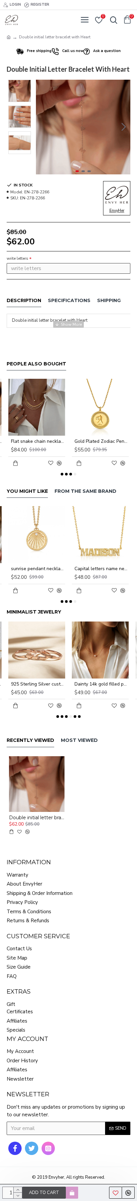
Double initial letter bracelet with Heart (37, 818)
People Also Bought (36, 364)
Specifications (69, 300)
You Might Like (27, 491)
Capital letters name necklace (101, 569)
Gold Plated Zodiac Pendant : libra (101, 441)
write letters (17, 258)
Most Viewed (79, 740)
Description (24, 300)
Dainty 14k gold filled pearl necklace (101, 684)
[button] (42, 127)
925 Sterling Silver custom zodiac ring (38, 684)
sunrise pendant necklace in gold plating (38, 569)
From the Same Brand (85, 491)
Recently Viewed (30, 740)
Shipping (109, 300)
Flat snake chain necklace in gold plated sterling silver (38, 441)
